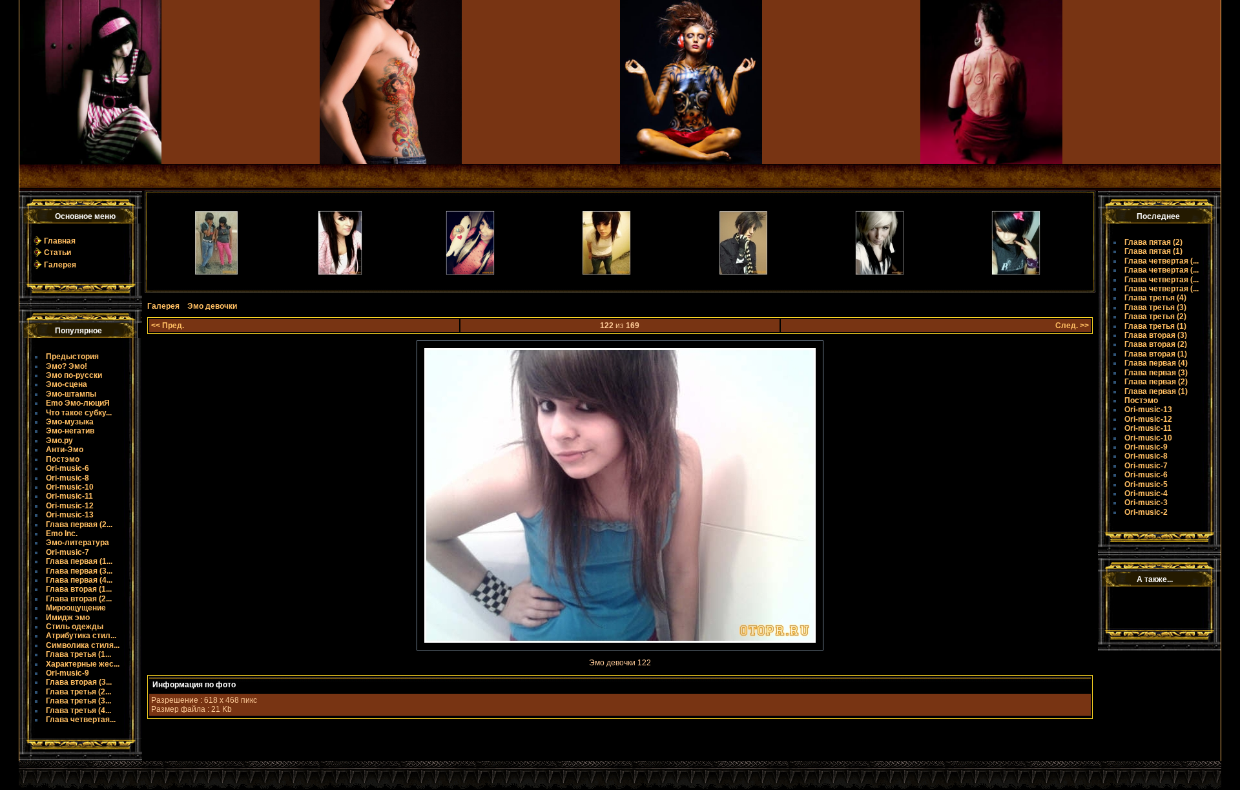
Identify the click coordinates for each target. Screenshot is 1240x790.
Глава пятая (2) (1153, 242)
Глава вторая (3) (1155, 335)
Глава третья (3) (1155, 307)
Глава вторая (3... (79, 682)
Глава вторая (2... (79, 598)
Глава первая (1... (79, 561)
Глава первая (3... (79, 571)
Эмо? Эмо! (66, 366)
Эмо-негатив (70, 430)
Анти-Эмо (64, 449)
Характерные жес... (82, 664)
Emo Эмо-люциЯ (78, 403)
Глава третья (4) (1155, 297)
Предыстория (72, 356)
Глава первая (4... (79, 580)
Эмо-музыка (70, 421)
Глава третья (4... (78, 710)
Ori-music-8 (67, 478)
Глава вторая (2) (1155, 344)
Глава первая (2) (1156, 381)
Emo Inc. (62, 533)
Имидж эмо (68, 617)
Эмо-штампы (71, 394)
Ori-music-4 (1146, 493)
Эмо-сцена (66, 384)
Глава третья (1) (1155, 326)
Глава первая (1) (1156, 391)
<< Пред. (167, 325)
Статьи (57, 252)
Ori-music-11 (69, 496)
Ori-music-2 (1146, 512)
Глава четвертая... (81, 719)
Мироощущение (76, 607)
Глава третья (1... (78, 654)
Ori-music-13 (70, 514)
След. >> (1072, 325)
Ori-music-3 (1146, 502)
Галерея (60, 264)
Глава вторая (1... (79, 589)
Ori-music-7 (67, 552)
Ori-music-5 (1146, 484)
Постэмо (62, 459)
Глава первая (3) (1156, 372)
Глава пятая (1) (1153, 251)
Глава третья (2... (78, 691)
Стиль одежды (74, 626)
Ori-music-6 (67, 468)
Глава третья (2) (1155, 316)
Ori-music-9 (67, 673)
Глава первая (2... (79, 524)
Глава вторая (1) (1155, 354)
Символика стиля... (82, 645)
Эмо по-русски (74, 375)
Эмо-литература (77, 542)
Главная (60, 240)
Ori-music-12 (70, 505)
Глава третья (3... (78, 700)
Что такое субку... (79, 412)
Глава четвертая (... (1161, 260)
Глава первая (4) (1156, 363)
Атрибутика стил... (81, 635)
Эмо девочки (212, 306)
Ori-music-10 (70, 487)
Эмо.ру (59, 440)
